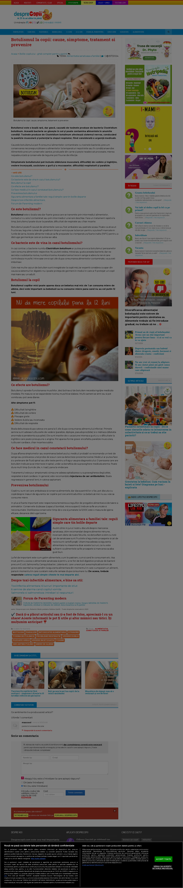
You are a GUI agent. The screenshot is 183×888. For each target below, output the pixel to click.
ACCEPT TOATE (163, 859)
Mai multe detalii (38, 858)
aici (5, 876)
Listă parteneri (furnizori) (93, 865)
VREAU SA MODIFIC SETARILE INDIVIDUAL (162, 867)
